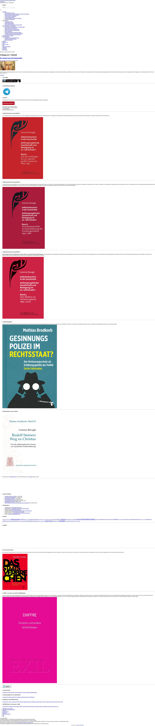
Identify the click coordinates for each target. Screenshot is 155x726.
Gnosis (139, 519)
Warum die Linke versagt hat (15, 509)
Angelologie (4, 519)
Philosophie (30, 521)
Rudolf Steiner (49, 521)
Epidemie (75, 519)
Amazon (30, 476)
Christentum (36, 519)
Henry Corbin (143, 519)
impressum (4, 712)
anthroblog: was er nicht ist (7, 708)
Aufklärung (22, 519)
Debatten (63, 519)
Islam (151, 519)
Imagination (147, 519)
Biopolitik (31, 519)
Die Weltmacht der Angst (9, 501)
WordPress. (82, 725)
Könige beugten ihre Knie (10, 499)
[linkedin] (10, 0)
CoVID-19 (58, 519)
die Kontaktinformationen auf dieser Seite (25, 722)
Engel (72, 519)
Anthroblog (2, 1)
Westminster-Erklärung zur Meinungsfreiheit (20, 508)
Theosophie (67, 521)
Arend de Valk (7, 507)
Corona (54, 519)
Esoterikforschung (88, 519)
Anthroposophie (15, 519)
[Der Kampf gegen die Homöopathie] (7, 69)
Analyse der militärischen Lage (14, 514)
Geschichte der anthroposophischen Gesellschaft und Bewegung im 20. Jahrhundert (18, 697)
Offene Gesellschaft (20, 521)
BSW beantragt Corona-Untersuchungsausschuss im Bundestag (17, 502)
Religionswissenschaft (42, 521)
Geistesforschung (102, 519)
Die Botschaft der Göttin (9, 498)
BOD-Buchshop (13, 476)
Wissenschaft (71, 521)
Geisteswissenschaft (109, 519)
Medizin (7, 521)
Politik (34, 521)
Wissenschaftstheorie (77, 521)
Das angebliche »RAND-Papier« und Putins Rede (22, 510)
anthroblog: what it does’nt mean (8, 709)
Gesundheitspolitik (134, 519)
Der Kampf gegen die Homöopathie (11, 58)
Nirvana (77, 725)
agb (3, 715)
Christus (50, 519)
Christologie (47, 519)
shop (3, 716)
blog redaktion (3, 60)
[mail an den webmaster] (14, 0)
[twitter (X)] (2, 0)
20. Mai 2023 (8, 60)
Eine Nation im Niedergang (10, 497)
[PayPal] (6, 0)
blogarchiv (4, 710)
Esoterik (79, 519)
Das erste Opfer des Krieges (19, 511)
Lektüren (4, 521)
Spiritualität (61, 521)
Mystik (15, 521)
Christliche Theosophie (42, 519)
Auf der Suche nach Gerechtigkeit (11, 500)
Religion (37, 521)
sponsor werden (5, 711)
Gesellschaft (115, 519)
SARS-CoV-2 (55, 521)
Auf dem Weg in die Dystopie (10, 496)
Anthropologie (8, 519)
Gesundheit (120, 519)
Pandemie (25, 521)
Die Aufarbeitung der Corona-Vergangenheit (21, 512)
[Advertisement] (38, 537)
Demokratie (68, 519)
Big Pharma (27, 519)
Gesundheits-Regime (126, 519)
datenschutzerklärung (6, 713)
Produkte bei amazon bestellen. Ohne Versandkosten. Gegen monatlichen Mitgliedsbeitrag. (19, 692)
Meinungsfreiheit (11, 521)
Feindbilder (97, 519)
